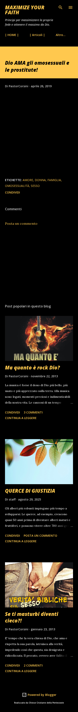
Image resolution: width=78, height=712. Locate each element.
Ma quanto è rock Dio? (32, 367)
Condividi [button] (12, 192)
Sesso (35, 186)
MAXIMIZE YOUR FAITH (25, 10)
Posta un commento (21, 223)
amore (28, 180)
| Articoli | (37, 35)
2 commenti (33, 665)
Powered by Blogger (41, 695)
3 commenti (33, 412)
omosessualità (17, 186)
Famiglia (54, 180)
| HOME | (12, 35)
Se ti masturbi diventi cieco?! (31, 617)
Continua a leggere (21, 418)
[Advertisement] (39, 265)
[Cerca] (60, 7)
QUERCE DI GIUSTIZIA (30, 490)
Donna (40, 180)
